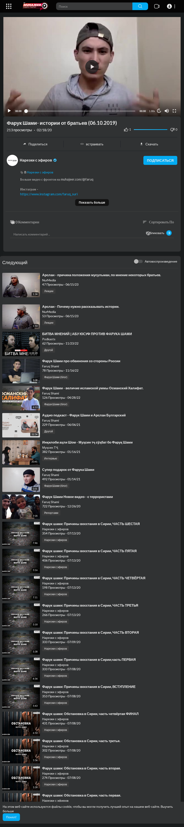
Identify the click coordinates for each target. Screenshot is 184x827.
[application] (92, 66)
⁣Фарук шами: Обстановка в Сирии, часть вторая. (81, 768)
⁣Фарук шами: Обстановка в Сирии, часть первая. (81, 795)
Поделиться (37, 144)
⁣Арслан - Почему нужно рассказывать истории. (80, 306)
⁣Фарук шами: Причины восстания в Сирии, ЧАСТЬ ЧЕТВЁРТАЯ (93, 578)
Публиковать (156, 233)
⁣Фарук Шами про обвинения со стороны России (81, 361)
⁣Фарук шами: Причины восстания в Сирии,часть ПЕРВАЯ (89, 659)
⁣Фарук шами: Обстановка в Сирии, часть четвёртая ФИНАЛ (90, 714)
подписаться (160, 160)
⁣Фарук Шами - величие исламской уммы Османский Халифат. (92, 388)
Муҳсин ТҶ (50, 447)
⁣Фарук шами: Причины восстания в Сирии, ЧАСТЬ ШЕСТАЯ (91, 524)
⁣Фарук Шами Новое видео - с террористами (77, 497)
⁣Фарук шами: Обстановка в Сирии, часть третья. (81, 741)
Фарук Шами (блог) (55, 377)
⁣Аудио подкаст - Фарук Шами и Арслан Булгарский (84, 415)
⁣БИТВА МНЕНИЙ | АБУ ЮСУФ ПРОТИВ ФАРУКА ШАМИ (87, 334)
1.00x (152, 111)
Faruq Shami (50, 366)
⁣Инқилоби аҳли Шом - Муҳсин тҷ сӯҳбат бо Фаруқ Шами (87, 442)
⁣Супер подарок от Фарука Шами (68, 469)
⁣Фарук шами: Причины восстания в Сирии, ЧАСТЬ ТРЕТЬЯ (90, 605)
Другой (48, 350)
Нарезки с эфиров (36, 160)
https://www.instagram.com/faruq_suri (49, 194)
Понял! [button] (11, 817)
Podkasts (48, 339)
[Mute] (166, 111)
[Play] (9, 111)
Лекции (48, 291)
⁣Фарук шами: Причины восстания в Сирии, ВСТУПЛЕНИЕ (89, 687)
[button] (171, 6)
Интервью (50, 458)
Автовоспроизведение (161, 261)
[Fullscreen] (174, 111)
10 (159, 111)
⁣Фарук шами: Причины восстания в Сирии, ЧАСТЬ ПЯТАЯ (89, 551)
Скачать (151, 144)
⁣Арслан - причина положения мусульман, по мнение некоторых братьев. (101, 275)
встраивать (94, 144)
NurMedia (49, 280)
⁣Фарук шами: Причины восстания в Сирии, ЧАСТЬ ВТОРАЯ (90, 632)
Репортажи (51, 513)
